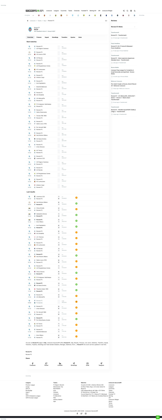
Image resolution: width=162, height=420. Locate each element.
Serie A (28, 388)
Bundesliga (29, 390)
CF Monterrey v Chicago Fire (89, 392)
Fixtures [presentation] (39, 37)
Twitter (46, 365)
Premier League (30, 385)
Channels (111, 392)
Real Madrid (56, 388)
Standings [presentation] (55, 37)
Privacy (111, 405)
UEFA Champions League (33, 396)
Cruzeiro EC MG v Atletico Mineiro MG (92, 385)
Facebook (32, 365)
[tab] (30, 37)
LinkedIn (60, 365)
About (110, 401)
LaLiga (27, 387)
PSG (54, 397)
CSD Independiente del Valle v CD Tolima (93, 390)
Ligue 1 (28, 392)
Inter (54, 390)
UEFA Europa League (32, 397)
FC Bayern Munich (58, 385)
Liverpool (56, 394)
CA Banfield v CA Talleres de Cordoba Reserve (94, 396)
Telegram (101, 365)
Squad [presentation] (47, 37)
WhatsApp (74, 365)
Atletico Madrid (57, 399)
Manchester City (58, 387)
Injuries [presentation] (73, 37)
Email (87, 365)
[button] (106, 20)
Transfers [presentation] (64, 37)
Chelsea (55, 392)
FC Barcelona (57, 396)
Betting (111, 396)
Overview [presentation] (30, 37)
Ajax (54, 401)
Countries (111, 388)
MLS (27, 394)
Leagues (111, 387)
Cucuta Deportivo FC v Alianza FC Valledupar (94, 394)
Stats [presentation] (80, 37)
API (110, 397)
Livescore (111, 385)
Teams (110, 390)
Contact (111, 407)
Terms (110, 403)
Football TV (112, 394)
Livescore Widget (114, 399)
